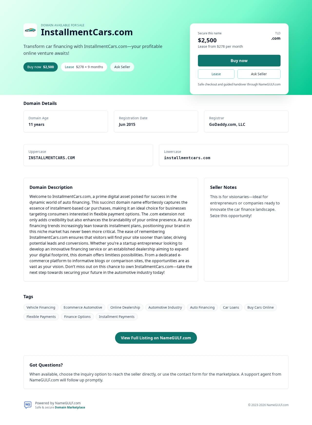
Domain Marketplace (70, 407)
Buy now (40, 67)
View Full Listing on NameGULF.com (156, 338)
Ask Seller (122, 67)
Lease (84, 67)
